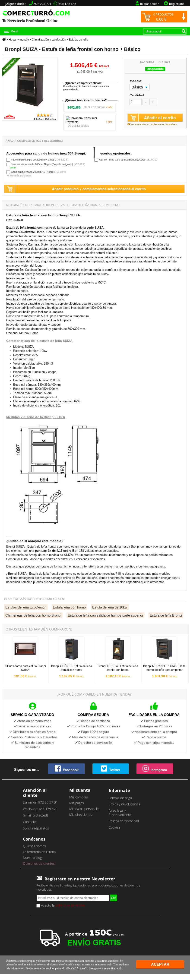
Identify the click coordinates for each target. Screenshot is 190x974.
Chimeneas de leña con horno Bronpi (33, 615)
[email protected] (35, 815)
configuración (114, 968)
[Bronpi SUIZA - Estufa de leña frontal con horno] (30, 111)
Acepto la (63, 905)
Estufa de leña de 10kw (109, 607)
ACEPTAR (160, 964)
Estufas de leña (78, 39)
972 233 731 (42, 4)
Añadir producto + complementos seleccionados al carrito (99, 188)
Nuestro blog (32, 857)
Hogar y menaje (19, 39)
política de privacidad (70, 905)
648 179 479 (67, 4)
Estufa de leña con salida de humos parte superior (105, 615)
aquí (121, 964)
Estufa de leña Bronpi (166, 615)
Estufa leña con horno (69, 607)
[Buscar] (183, 31)
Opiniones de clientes (39, 863)
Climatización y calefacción (49, 39)
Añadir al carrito (160, 118)
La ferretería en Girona (39, 852)
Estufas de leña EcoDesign (25, 607)
